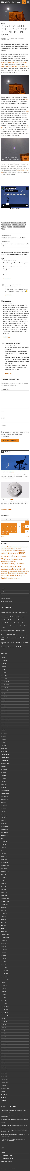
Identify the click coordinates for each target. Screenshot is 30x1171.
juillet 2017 (4, 985)
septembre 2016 (5, 1016)
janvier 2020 (4, 895)
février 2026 (4, 676)
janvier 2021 (4, 859)
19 (15, 529)
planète (21, 564)
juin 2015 (3, 1061)
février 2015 (4, 1073)
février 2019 (4, 928)
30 (3, 533)
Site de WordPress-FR (6, 1161)
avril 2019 (3, 922)
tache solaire (4, 573)
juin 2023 (3, 772)
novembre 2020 (5, 865)
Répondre (7, 278)
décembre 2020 (5, 862)
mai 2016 (3, 1028)
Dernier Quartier (6, 224)
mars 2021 (3, 853)
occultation (13, 561)
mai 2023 (3, 775)
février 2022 (4, 820)
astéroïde (20, 547)
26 (15, 531)
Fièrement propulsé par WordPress (8, 1169)
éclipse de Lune (23, 576)
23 (3, 531)
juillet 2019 (4, 913)
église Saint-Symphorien (19, 224)
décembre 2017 (5, 970)
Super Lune (16, 571)
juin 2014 (3, 1097)
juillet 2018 (4, 949)
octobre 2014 (4, 1085)
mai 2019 (3, 919)
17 (7, 529)
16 (3, 529)
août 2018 (3, 946)
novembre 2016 (5, 1010)
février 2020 (4, 892)
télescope (10, 573)
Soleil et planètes (5, 598)
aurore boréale (25, 547)
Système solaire (22, 571)
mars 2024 (3, 745)
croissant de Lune (7, 553)
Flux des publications (6, 1155)
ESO (14, 553)
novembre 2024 (5, 721)
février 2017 (4, 1001)
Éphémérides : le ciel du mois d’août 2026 (11, 647)
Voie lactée (10, 576)
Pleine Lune (16, 566)
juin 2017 (3, 988)
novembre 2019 (5, 901)
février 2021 (4, 856)
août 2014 (3, 1091)
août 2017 (3, 982)
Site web (3, 425)
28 (23, 531)
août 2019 (3, 910)
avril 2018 (3, 958)
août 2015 (3, 1055)
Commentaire (5, 389)
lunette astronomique (22, 556)
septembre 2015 (5, 1052)
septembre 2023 (5, 763)
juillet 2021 (4, 841)
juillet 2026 (4, 661)
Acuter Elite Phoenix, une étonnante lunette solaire (14, 622)
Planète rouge (6, 566)
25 (11, 531)
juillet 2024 (4, 733)
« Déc (2, 536)
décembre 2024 (5, 718)
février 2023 (4, 784)
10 (7, 526)
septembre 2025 (5, 691)
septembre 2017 (5, 979)
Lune (15, 555)
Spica (3, 228)
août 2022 (3, 802)
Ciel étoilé (3, 592)
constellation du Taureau (19, 550)
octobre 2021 (4, 832)
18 (11, 529)
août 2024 (3, 730)
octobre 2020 (4, 868)
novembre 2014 (5, 1082)
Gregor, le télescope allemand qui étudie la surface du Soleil (14, 243)
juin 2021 (3, 844)
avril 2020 (3, 886)
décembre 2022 (5, 790)
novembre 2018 (5, 937)
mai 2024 (3, 739)
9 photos (11, 499)
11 (11, 526)
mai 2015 (3, 1064)
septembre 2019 (5, 907)
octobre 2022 (4, 796)
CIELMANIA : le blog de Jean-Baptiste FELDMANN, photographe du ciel (11, 2)
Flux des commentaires (7, 1158)
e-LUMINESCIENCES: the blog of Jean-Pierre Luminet (15, 1119)
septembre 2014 (5, 1088)
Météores (3, 595)
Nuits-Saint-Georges (19, 226)
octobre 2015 (4, 1049)
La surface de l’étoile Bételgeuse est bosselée (12, 616)
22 (27, 529)
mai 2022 (3, 811)
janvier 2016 (4, 1040)
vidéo (2, 576)
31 (7, 533)
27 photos (12, 472)
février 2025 (4, 712)
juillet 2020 (4, 877)
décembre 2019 (5, 898)
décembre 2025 (5, 682)
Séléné (27, 571)
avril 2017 (3, 994)
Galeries (7, 451)
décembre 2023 (5, 754)
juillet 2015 (4, 1058)
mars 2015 (3, 1070)
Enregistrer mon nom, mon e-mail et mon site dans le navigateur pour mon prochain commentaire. (15, 434)
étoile (13, 578)
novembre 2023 (5, 757)
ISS (16, 553)
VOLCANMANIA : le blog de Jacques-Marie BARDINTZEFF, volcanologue (13, 1139)
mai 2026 (3, 667)
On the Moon (7, 563)
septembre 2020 (5, 871)
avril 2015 (3, 1067)
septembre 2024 (5, 727)
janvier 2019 (4, 931)
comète (5, 549)
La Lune (3, 23)
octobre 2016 (4, 1013)
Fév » (27, 536)
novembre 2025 (5, 685)
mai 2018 (3, 955)
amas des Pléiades (6, 547)
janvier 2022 (4, 823)
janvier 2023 (4, 787)
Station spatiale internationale (7, 571)
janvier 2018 (4, 967)
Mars (3, 559)
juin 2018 (3, 952)
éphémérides (6, 578)
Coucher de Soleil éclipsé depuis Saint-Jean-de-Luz (14, 635)
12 (15, 526)
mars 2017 (3, 997)
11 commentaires (9, 478)
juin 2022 (3, 808)
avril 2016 (3, 1031)
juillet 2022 (4, 805)
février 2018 (4, 964)
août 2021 (3, 838)
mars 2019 (3, 925)
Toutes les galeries (7, 509)
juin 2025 (3, 700)
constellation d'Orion (14, 549)
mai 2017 (3, 991)
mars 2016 (3, 1034)
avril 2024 (3, 742)
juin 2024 (3, 736)
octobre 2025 (4, 688)
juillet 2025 (4, 697)
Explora (3, 1122)
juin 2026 (3, 664)
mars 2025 (3, 709)
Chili (2, 548)
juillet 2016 (4, 1022)
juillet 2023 (4, 769)
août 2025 (3, 694)
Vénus (17, 575)
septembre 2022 (5, 799)
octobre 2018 (4, 940)
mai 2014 (3, 1100)
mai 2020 (3, 883)
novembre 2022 (5, 793)
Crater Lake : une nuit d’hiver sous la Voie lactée (13, 236)
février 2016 (4, 1037)
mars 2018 (3, 961)
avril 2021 (3, 850)
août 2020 (3, 874)
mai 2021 (3, 847)
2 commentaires (9, 505)
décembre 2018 (5, 934)
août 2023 (3, 766)
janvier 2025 (4, 715)
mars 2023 (3, 781)
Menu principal (28, 2)
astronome (15, 547)
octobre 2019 (4, 904)
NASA (13, 559)
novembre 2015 (5, 1046)
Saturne (16, 569)
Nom (2, 411)
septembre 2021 (5, 835)
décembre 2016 (5, 1007)
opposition (16, 564)
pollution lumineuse (6, 569)
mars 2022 (3, 817)
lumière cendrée (6, 556)
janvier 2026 (4, 679)
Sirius (27, 111)
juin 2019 (3, 916)
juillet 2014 (4, 1094)
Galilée (4, 226)
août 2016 (3, 1019)
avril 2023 (3, 778)
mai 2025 (3, 703)
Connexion (3, 1152)
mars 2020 (3, 889)
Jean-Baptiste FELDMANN (16, 38)
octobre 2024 (4, 724)
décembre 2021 (5, 826)
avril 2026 (3, 670)
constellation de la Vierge (18, 222)
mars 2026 (3, 673)
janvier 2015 (4, 1076)
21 (23, 529)
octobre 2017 (4, 976)
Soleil (22, 569)
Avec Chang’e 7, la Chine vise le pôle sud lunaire (13, 619)
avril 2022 (3, 814)
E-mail (3, 418)
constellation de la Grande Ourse (7, 550)
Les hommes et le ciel (6, 601)
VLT (5, 575)
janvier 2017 (4, 1004)
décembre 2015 (5, 1043)
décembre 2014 (5, 1079)
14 (23, 526)
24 (7, 531)
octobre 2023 (4, 760)
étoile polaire (17, 578)
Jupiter (26, 99)
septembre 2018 (5, 943)
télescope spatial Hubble (20, 573)
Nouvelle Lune (18, 559)
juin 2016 (3, 1025)
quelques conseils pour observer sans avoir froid (14, 66)
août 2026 (3, 658)
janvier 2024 (4, 751)
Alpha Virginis (5, 222)
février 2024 (4, 748)
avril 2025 (3, 706)
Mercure (9, 559)
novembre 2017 (5, 973)
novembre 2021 (5, 829)
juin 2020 (3, 880)
